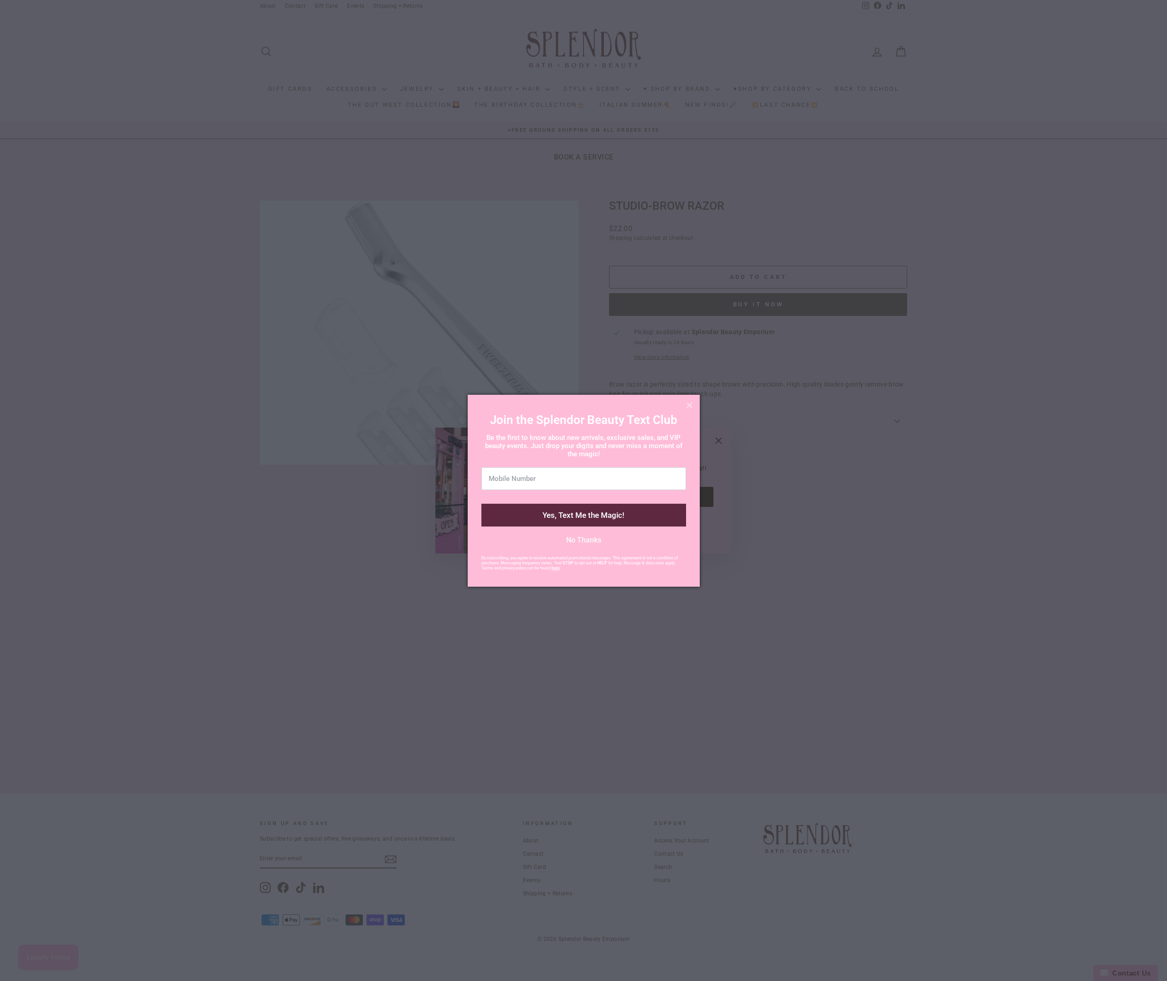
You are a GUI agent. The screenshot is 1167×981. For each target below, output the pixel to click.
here (556, 568)
